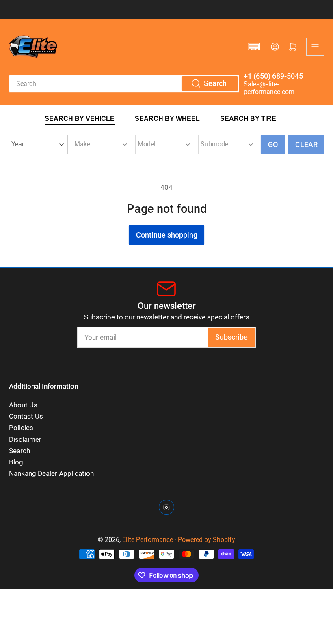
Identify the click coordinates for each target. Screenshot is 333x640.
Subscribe (231, 337)
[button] (254, 47)
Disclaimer (25, 439)
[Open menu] (315, 47)
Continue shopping (166, 235)
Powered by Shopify (206, 540)
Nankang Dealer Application (51, 473)
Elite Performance (147, 540)
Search (19, 451)
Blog (16, 462)
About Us (23, 405)
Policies (21, 428)
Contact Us (26, 416)
